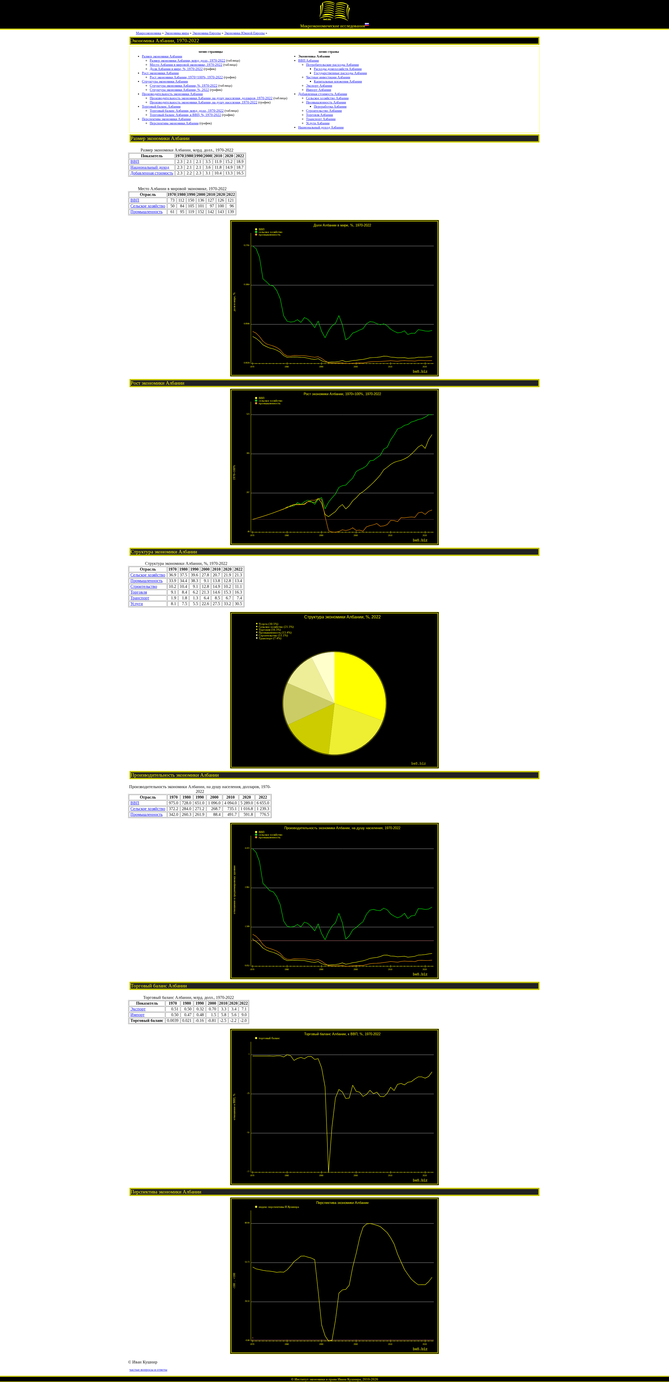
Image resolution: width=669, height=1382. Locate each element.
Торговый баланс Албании (161, 106)
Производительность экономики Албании (172, 94)
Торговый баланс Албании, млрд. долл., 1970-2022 (187, 111)
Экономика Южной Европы (244, 33)
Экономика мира (177, 33)
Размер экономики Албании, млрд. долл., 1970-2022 (187, 60)
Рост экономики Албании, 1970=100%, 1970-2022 (186, 77)
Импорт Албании (318, 90)
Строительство (143, 586)
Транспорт (139, 598)
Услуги (136, 603)
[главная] (334, 20)
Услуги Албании (318, 123)
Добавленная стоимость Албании (322, 94)
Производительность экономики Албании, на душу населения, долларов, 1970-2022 (211, 98)
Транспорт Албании (321, 119)
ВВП (134, 161)
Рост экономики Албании (160, 73)
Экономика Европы (206, 33)
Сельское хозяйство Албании (327, 98)
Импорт (137, 1014)
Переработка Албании (330, 106)
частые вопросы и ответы (148, 1370)
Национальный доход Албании (321, 127)
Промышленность (146, 211)
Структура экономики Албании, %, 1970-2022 (183, 85)
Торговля (138, 592)
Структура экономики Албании (165, 81)
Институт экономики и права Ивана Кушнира (328, 1379)
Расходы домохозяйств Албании (338, 69)
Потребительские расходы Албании (332, 65)
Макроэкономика (148, 33)
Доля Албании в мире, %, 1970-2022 (176, 69)
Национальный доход (149, 167)
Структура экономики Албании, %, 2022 (179, 90)
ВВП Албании (308, 60)
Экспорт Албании (319, 85)
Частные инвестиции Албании (328, 77)
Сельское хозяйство (147, 206)
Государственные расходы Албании (340, 73)
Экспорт (138, 1009)
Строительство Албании (324, 111)
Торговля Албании (319, 115)
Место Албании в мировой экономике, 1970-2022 (186, 65)
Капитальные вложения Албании (338, 81)
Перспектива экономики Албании (166, 119)
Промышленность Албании (326, 102)
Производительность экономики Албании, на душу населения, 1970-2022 (203, 102)
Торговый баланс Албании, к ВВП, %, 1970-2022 (185, 115)
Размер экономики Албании (162, 56)
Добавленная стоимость (151, 173)
